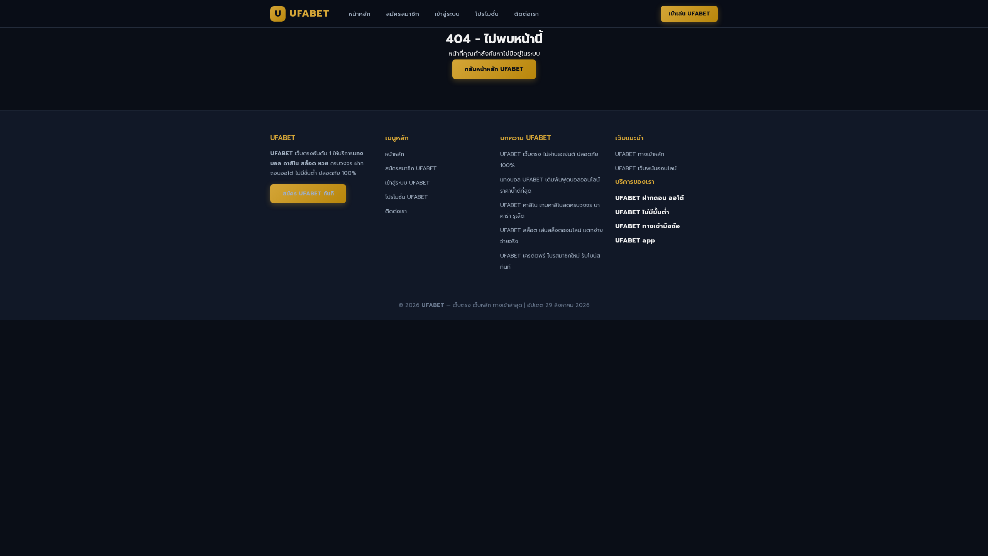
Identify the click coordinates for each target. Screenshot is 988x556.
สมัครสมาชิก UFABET (411, 168)
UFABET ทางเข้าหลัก (639, 154)
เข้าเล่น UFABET (689, 14)
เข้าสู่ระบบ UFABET (407, 183)
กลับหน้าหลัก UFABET (494, 69)
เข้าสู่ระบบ (447, 14)
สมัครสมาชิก (402, 14)
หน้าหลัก (359, 14)
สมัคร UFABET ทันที (308, 194)
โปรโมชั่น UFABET (406, 197)
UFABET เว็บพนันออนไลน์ (646, 168)
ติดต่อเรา (526, 14)
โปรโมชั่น (487, 14)
